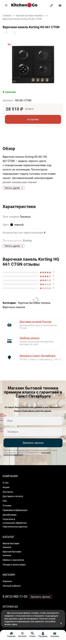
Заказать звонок (33, 442)
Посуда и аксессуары (14, 564)
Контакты (8, 492)
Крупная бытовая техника (29, 15)
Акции (6, 487)
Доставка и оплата (13, 496)
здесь (14, 624)
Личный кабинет (12, 585)
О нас (6, 482)
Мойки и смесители (13, 560)
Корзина (7, 581)
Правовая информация (15, 510)
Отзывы (7, 505)
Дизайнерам (10, 514)
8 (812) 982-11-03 (15, 596)
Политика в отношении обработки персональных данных (15, 523)
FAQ (5, 501)
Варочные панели (14, 307)
